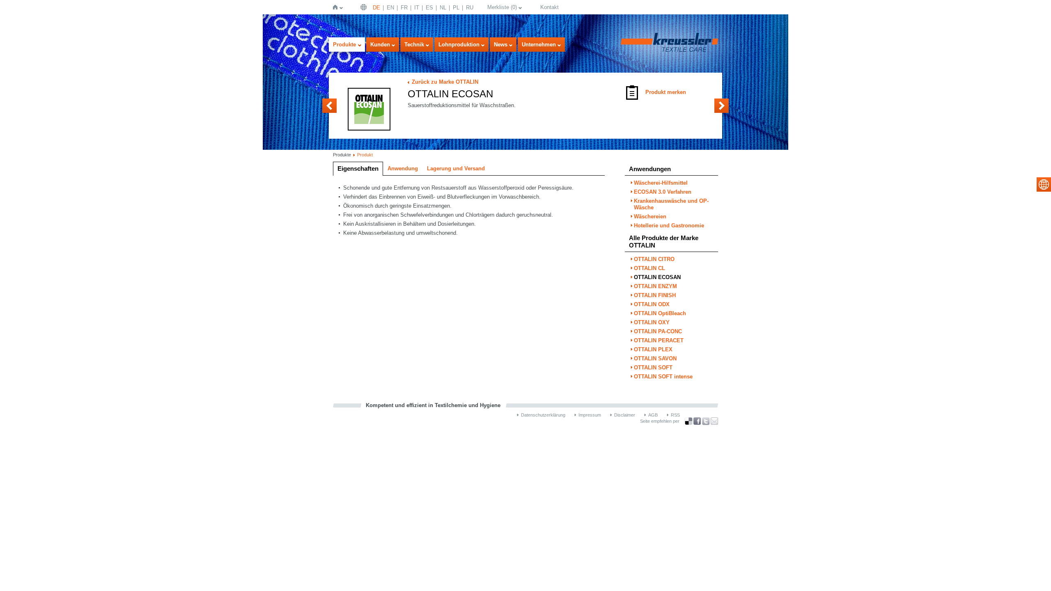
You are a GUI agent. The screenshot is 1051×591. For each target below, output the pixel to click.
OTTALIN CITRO (654, 259)
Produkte (344, 44)
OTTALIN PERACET (659, 340)
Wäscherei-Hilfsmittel (661, 183)
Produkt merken (665, 92)
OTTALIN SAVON (655, 358)
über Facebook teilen (697, 421)
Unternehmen (539, 44)
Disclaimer (624, 414)
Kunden (380, 44)
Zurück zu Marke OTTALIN (445, 82)
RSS (675, 414)
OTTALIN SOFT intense (663, 376)
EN (390, 8)
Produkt (365, 154)
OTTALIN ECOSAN (657, 277)
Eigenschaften (358, 168)
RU (469, 8)
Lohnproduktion (459, 44)
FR (404, 8)
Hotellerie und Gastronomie (669, 225)
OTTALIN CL (329, 105)
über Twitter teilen (706, 421)
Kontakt (549, 7)
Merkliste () (502, 7)
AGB (653, 414)
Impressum (589, 414)
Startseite (337, 7)
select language (1044, 184)
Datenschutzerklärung (543, 414)
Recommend (714, 421)
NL (443, 8)
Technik (414, 44)
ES (429, 8)
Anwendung (403, 168)
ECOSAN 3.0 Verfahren (662, 192)
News (500, 44)
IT (416, 8)
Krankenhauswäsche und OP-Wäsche (671, 204)
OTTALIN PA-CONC (658, 331)
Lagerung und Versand (456, 168)
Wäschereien (650, 216)
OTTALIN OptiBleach (660, 313)
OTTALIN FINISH (655, 295)
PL (456, 8)
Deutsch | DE (364, 7)
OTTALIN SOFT (653, 367)
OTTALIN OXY (652, 322)
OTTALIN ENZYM (721, 105)
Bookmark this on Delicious (688, 421)
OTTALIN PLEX (653, 349)
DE (376, 8)
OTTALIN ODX (652, 304)
